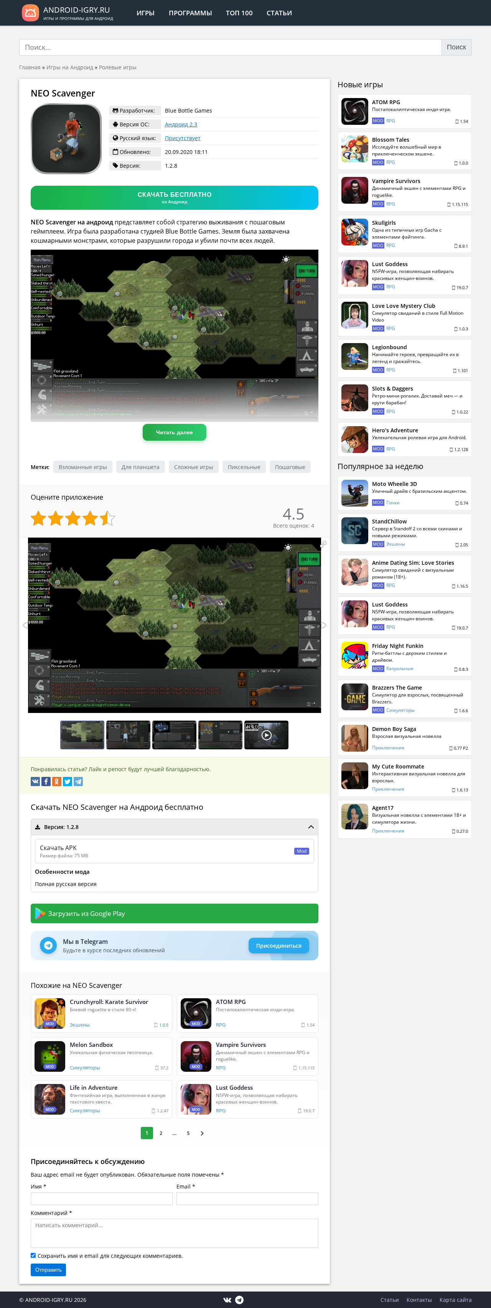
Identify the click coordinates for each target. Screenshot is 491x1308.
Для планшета (141, 467)
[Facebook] (46, 781)
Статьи (279, 12)
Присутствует (183, 138)
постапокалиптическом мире (235, 446)
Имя (36, 1186)
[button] (323, 544)
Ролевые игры (118, 67)
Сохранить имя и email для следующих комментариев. (110, 1255)
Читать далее (174, 432)
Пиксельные (244, 467)
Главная (30, 67)
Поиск (456, 47)
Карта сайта (456, 1299)
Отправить (48, 1270)
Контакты (419, 1299)
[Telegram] (78, 781)
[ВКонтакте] (35, 781)
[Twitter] (67, 781)
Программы (190, 12)
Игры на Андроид (69, 67)
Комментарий (49, 1212)
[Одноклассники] (56, 781)
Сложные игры (193, 467)
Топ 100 (239, 12)
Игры (146, 12)
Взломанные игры (83, 467)
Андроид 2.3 (181, 124)
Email (183, 1186)
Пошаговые (290, 467)
